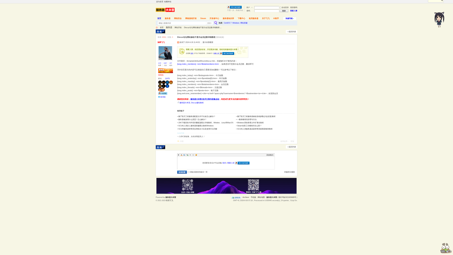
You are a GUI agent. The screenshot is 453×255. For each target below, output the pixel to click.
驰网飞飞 (161, 42)
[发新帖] (160, 31)
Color (181, 155)
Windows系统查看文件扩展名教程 (250, 123)
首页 (159, 18)
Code (193, 155)
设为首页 (159, 2)
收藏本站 (167, 2)
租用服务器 (253, 18)
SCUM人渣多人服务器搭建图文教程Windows (196, 126)
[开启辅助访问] (296, 2)
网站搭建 (243, 23)
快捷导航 (289, 18)
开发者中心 (214, 18)
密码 (248, 11)
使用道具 (283, 141)
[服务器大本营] (165, 14)
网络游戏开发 (191, 18)
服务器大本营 (157, 27)
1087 (165, 63)
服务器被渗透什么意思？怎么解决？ (192, 119)
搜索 (209, 23)
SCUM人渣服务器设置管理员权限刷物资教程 (255, 129)
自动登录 (285, 7)
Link (187, 155)
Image (184, 155)
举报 (292, 141)
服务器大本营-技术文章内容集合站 (204, 99)
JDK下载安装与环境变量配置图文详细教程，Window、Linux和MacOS (205, 123)
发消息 (163, 97)
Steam (203, 18)
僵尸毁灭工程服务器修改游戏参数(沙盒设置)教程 (256, 116)
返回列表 (292, 32)
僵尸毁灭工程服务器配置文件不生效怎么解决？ (196, 116)
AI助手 (276, 18)
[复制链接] (220, 37)
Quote (190, 155)
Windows (235, 23)
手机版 (253, 197)
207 (171, 63)
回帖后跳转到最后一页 (199, 172)
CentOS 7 (227, 23)
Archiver (246, 197)
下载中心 (241, 18)
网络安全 (178, 18)
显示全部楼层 (208, 42)
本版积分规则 (289, 172)
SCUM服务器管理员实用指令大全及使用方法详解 (197, 129)
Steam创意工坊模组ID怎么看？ (249, 126)
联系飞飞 (169, 200)
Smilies (196, 155)
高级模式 (269, 155)
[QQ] (236, 197)
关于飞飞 (266, 18)
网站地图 (261, 197)
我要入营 (293, 11)
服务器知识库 (228, 18)
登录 (192, 53)
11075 (167, 78)
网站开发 (178, 27)
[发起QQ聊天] (162, 94)
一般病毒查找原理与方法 (247, 119)
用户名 (248, 7)
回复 (182, 141)
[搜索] (215, 23)
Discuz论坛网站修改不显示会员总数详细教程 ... (202, 27)
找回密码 (293, 7)
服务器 (167, 18)
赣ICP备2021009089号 (287, 197)
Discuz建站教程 (197, 103)
